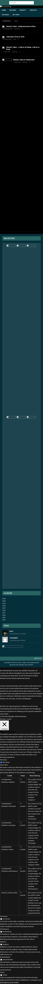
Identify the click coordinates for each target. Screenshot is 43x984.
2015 (3, 617)
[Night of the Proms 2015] (21, 330)
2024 (4, 601)
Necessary (6, 762)
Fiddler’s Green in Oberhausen (23, 60)
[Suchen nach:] (21, 2)
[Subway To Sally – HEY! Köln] (31, 501)
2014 (4, 620)
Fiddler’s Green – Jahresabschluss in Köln (21, 26)
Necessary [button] (3, 760)
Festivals (5, 15)
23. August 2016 (7, 39)
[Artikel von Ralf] (5, 634)
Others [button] (2, 972)
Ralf (15, 39)
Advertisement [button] (5, 957)
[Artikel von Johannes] (5, 641)
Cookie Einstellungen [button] (7, 716)
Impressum (37, 658)
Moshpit (23, 10)
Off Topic (15, 15)
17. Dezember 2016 (8, 29)
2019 (3, 608)
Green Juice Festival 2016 (15, 37)
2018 (3, 610)
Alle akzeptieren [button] (20, 716)
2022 (4, 606)
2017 (3, 613)
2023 (4, 603)
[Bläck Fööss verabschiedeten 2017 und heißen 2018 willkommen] (31, 330)
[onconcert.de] (5, 6)
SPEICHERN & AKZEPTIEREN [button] (9, 982)
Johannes (17, 29)
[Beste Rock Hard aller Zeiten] (11, 330)
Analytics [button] (3, 942)
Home (4, 10)
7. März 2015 (17, 62)
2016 (3, 615)
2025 (4, 598)
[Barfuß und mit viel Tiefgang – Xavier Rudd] (11, 501)
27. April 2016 (6, 52)
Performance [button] (4, 929)
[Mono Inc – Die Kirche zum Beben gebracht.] (21, 501)
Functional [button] (3, 916)
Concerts (33, 10)
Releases (12, 10)
